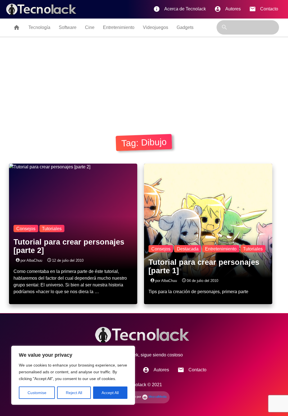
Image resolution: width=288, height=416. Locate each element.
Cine (89, 27)
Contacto (263, 9)
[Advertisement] (144, 79)
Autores (227, 9)
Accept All (110, 392)
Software (67, 27)
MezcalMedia (157, 396)
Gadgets (185, 27)
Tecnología (39, 27)
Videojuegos (155, 27)
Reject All (74, 392)
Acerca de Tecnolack (179, 9)
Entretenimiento (118, 27)
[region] (73, 375)
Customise (37, 392)
